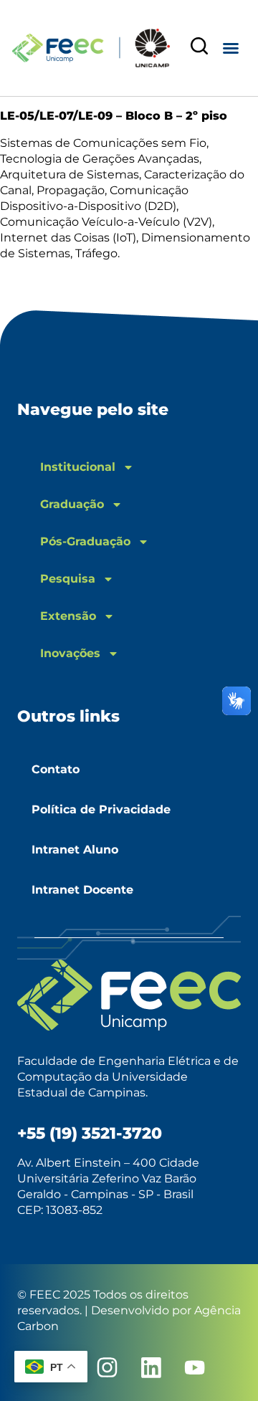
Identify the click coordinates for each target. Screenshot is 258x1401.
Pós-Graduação (85, 541)
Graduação (72, 504)
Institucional (77, 467)
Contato (56, 769)
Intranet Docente (82, 889)
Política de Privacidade (101, 809)
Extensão (68, 616)
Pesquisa (67, 578)
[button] (231, 48)
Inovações (70, 653)
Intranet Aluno (75, 849)
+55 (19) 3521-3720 (89, 1133)
